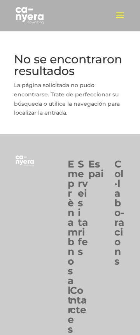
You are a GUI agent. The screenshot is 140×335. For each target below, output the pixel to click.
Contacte (78, 300)
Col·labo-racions (119, 212)
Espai (96, 169)
